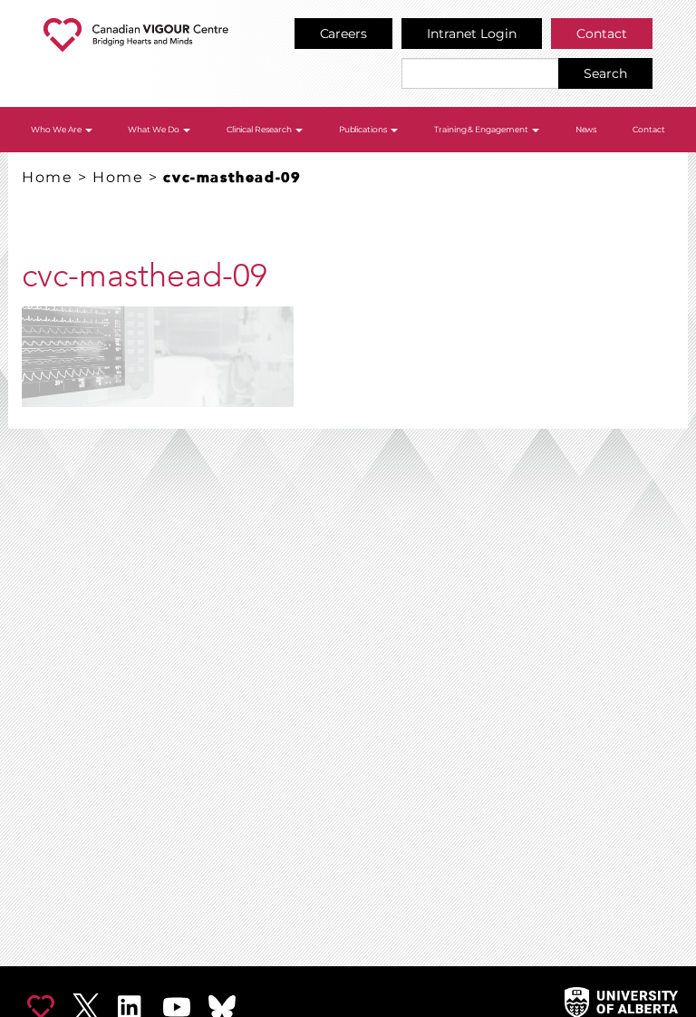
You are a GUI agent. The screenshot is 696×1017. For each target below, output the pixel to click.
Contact (601, 33)
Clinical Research (261, 129)
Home (47, 177)
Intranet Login (472, 33)
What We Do (154, 129)
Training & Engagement (482, 129)
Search (605, 73)
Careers (344, 33)
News (586, 129)
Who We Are (57, 129)
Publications (364, 129)
